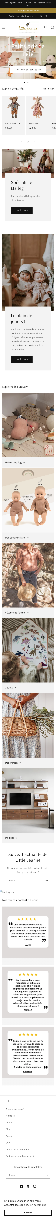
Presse (9, 1136)
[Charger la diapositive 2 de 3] (28, 82)
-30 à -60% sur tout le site (28, 69)
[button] (3, 27)
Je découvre (21, 210)
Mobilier (9, 837)
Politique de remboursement (20, 1156)
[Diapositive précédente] (19, 82)
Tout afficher (48, 88)
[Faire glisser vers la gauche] (21, 141)
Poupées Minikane (15, 537)
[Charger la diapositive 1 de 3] (24, 82)
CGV (8, 1142)
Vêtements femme (15, 612)
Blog (8, 1129)
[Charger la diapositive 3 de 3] (31, 82)
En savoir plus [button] (38, 1205)
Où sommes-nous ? (15, 1109)
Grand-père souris (12, 123)
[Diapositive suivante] (36, 82)
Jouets (9, 687)
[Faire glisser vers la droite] (34, 141)
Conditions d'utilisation (17, 1149)
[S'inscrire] (46, 880)
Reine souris (34, 123)
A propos (10, 1115)
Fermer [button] (28, 1212)
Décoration (11, 762)
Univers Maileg (13, 462)
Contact (10, 1122)
